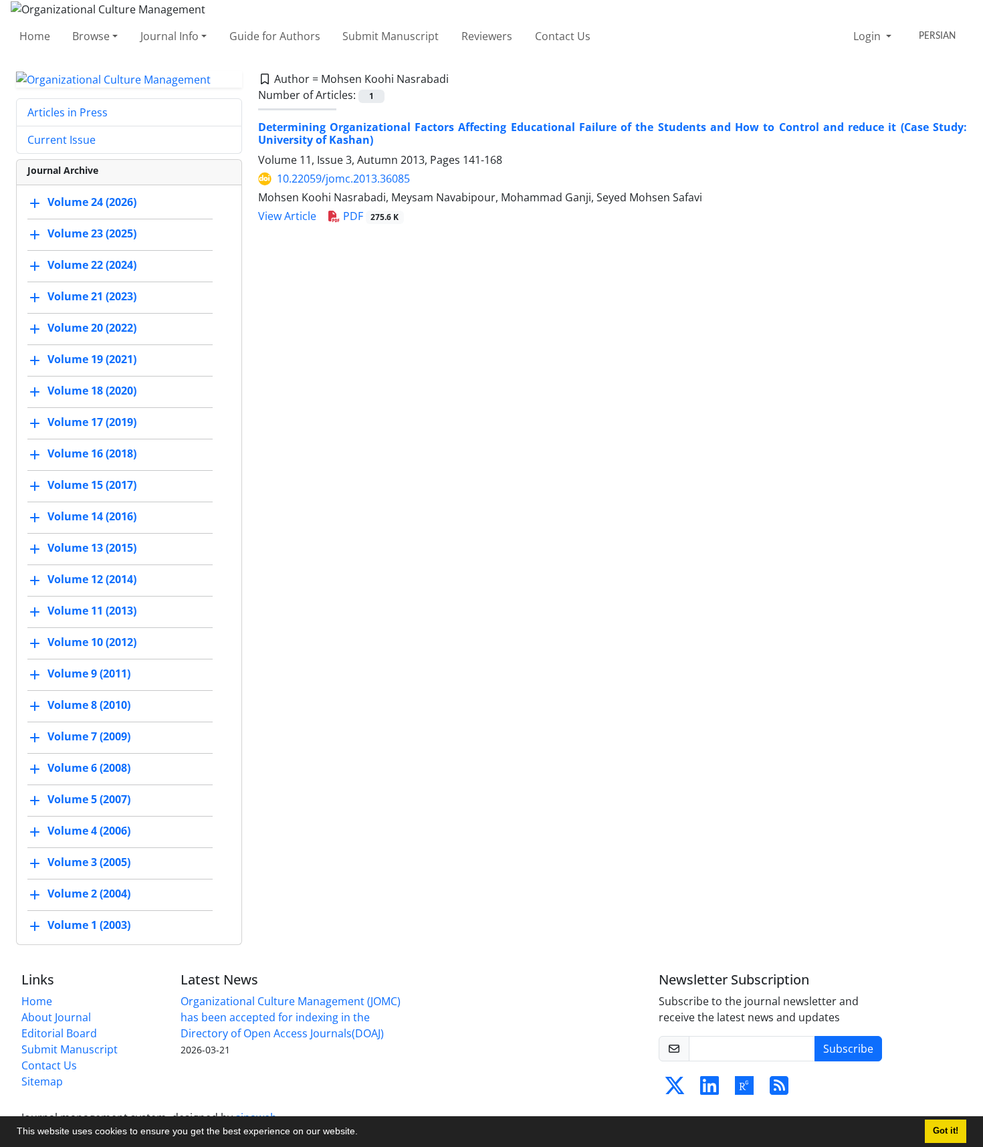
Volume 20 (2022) (91, 328)
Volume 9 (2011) (88, 674)
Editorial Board (59, 1033)
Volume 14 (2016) (91, 517)
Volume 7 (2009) (88, 737)
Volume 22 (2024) (91, 265)
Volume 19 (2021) (91, 359)
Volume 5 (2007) (88, 800)
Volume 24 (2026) (91, 202)
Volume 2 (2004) (88, 894)
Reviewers (486, 36)
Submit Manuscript (390, 36)
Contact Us (562, 36)
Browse (91, 36)
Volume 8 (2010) (88, 705)
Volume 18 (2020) (91, 391)
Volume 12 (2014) (91, 579)
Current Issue (61, 139)
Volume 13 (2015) (91, 548)
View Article (287, 216)
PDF (369, 216)
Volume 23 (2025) (91, 234)
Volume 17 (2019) (91, 422)
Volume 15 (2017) (91, 485)
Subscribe (848, 1048)
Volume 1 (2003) (88, 925)
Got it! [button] (945, 1131)
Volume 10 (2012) (91, 642)
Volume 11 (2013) (91, 611)
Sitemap (42, 1081)
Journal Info (169, 36)
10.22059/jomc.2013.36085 (343, 178)
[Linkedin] (709, 1089)
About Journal (56, 1017)
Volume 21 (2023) (91, 297)
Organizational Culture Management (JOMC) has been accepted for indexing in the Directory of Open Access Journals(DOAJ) (291, 1017)
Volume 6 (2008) (88, 768)
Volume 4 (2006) (88, 831)
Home (34, 36)
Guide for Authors (274, 36)
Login (868, 36)
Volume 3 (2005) (88, 862)
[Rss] (779, 1089)
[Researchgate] (744, 1089)
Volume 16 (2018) (91, 454)
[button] (362, 1133)
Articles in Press (67, 112)
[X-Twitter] (675, 1089)
